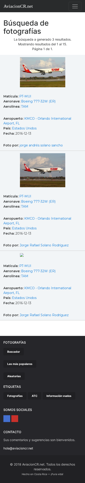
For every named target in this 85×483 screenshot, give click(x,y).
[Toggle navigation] (75, 6)
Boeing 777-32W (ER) (38, 101)
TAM (24, 106)
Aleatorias (14, 376)
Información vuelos (58, 396)
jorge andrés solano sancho (41, 145)
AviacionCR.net (18, 6)
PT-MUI (25, 96)
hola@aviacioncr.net (18, 448)
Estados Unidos (24, 128)
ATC (34, 396)
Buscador (13, 351)
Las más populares (19, 364)
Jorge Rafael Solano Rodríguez (44, 245)
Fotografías (15, 396)
